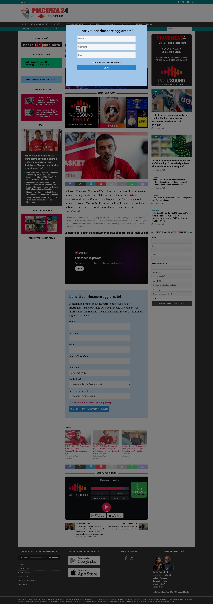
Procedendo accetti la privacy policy (108, 62)
